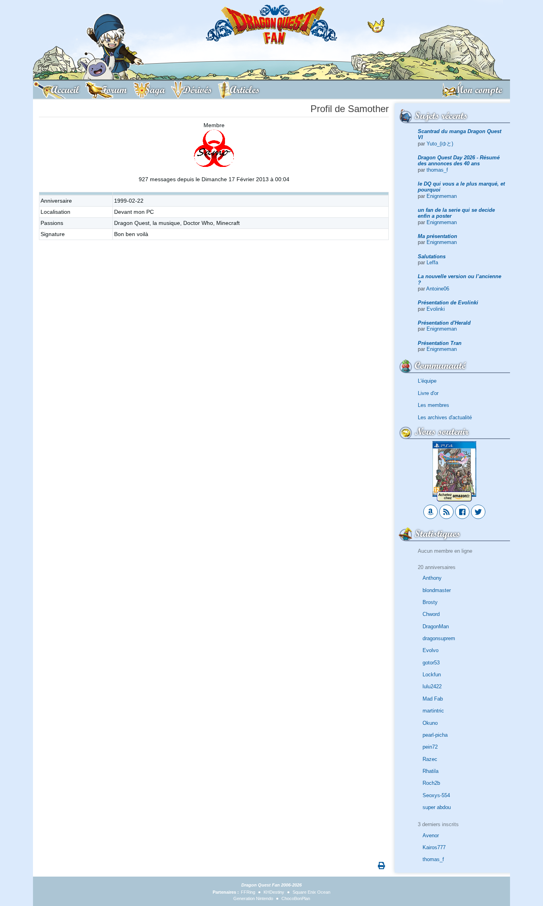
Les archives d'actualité (445, 417)
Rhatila (430, 771)
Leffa (432, 262)
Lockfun (432, 675)
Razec (430, 759)
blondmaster (437, 590)
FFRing (248, 892)
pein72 (430, 747)
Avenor (431, 835)
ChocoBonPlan (295, 898)
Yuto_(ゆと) (440, 144)
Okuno (430, 723)
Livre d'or (428, 393)
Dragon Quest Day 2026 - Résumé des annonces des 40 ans (459, 160)
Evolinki (436, 309)
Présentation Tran (440, 343)
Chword (431, 614)
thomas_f (437, 170)
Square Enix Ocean (311, 892)
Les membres (433, 405)
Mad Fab (433, 699)
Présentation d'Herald (444, 323)
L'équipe (427, 381)
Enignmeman (442, 196)
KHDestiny (274, 892)
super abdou (437, 807)
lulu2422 (432, 686)
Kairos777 (434, 847)
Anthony (432, 578)
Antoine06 (437, 289)
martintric (433, 711)
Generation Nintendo (253, 898)
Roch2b (431, 783)
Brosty (430, 602)
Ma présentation (437, 236)
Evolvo (430, 650)
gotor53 (431, 663)
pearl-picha (435, 735)
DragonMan (436, 626)
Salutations (432, 256)
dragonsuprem (439, 638)
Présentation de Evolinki (448, 303)
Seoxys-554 (436, 795)
